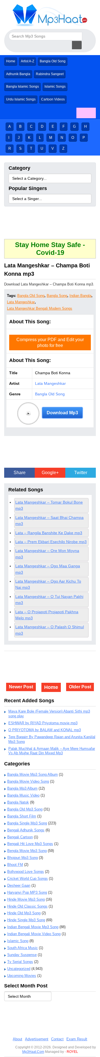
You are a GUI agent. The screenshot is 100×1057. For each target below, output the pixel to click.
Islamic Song (17, 941)
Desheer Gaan (18, 885)
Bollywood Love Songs (25, 871)
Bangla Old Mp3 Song (24, 809)
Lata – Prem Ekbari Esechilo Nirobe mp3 (51, 541)
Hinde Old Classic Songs (27, 906)
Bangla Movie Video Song (28, 781)
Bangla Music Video (23, 795)
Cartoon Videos (53, 99)
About (17, 1039)
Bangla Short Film (21, 816)
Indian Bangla (80, 296)
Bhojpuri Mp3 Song (22, 858)
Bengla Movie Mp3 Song (27, 851)
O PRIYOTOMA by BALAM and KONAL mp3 (44, 730)
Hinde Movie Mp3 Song (26, 899)
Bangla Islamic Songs (22, 86)
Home (10, 61)
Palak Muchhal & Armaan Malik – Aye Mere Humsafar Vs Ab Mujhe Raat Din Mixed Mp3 (51, 750)
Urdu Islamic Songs (21, 99)
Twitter (80, 472)
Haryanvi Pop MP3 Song (27, 892)
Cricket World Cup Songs (27, 878)
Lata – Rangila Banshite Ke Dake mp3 (48, 533)
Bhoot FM (15, 865)
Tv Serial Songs (20, 962)
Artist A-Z (27, 61)
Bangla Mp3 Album (22, 788)
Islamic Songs (55, 86)
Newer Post (21, 686)
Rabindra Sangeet (50, 74)
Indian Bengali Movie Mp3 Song (32, 927)
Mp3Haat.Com (33, 1052)
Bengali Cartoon (20, 837)
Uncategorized (18, 969)
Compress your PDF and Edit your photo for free (50, 342)
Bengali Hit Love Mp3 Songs (30, 844)
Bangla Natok (18, 802)
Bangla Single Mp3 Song (27, 823)
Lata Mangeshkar (21, 302)
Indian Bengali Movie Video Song (34, 934)
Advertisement (36, 1039)
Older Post (80, 686)
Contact (57, 1039)
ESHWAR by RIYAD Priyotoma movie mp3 (43, 723)
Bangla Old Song (53, 61)
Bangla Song (57, 296)
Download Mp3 (62, 412)
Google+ (50, 472)
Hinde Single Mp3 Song (26, 920)
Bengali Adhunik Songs (25, 830)
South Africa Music (22, 948)
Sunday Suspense (22, 955)
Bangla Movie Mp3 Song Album (32, 774)
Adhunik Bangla (18, 74)
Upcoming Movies (21, 976)
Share (20, 472)
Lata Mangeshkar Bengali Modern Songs (39, 308)
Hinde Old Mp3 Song (24, 913)
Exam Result (76, 1039)
